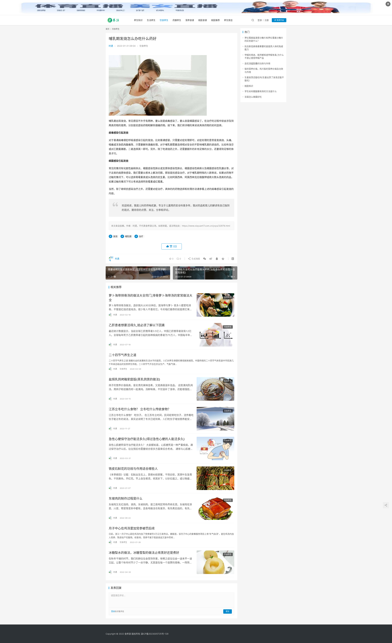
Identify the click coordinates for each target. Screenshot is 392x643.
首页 (107, 29)
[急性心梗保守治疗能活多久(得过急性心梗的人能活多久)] (215, 448)
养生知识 (138, 20)
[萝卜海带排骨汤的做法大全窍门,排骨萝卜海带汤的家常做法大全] (215, 305)
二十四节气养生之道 (122, 355)
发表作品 (280, 20)
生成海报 (195, 258)
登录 (260, 20)
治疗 (141, 236)
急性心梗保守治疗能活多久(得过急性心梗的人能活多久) (147, 439)
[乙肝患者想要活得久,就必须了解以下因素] (215, 335)
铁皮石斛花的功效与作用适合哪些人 (133, 469)
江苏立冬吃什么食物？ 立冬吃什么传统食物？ (140, 409)
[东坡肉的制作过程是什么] (215, 508)
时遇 (111, 46)
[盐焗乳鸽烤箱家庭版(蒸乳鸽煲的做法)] (215, 389)
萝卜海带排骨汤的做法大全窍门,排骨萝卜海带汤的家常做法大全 (150, 298)
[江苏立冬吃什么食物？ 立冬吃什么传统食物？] (215, 419)
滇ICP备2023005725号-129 (154, 633)
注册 (266, 20)
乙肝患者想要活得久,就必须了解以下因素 (137, 325)
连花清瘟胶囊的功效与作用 (257, 63)
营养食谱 (189, 20)
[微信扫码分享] (204, 258)
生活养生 (151, 20)
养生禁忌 (228, 20)
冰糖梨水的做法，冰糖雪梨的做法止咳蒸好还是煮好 (144, 553)
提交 (227, 611)
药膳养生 (177, 20)
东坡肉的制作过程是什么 (125, 498)
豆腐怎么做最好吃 (253, 96)
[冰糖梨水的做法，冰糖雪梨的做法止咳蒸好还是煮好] (215, 562)
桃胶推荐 (215, 20)
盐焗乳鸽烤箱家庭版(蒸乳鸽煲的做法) (134, 379)
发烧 (115, 236)
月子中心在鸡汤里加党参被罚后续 (132, 528)
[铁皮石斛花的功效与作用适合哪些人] (215, 478)
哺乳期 (128, 236)
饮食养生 (164, 20)
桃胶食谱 (202, 20)
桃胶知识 (249, 86)
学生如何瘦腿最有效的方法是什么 (261, 91)
